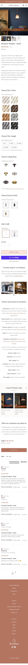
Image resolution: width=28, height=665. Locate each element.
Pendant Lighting (14, 585)
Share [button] (19, 487)
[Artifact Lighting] (14, 5)
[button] (14, 47)
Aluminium (14, 591)
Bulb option (5, 228)
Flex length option (7, 140)
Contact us (14, 612)
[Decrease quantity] (2, 245)
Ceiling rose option (7, 161)
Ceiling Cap (6, 341)
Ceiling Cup (21, 339)
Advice (14, 603)
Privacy (14, 631)
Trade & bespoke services (14, 606)
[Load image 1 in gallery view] (14, 21)
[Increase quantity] (9, 245)
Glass (14, 594)
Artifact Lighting (15, 658)
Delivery (14, 619)
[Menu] (1, 5)
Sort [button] (2, 456)
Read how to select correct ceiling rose (15, 188)
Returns (14, 622)
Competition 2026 (14, 609)
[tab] (14, 462)
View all (14, 390)
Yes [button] (13, 487)
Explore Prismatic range (14, 388)
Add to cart (14, 252)
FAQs (14, 625)
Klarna (14, 633)
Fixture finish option (7, 199)
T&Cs (14, 628)
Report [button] (16, 487)
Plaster (14, 588)
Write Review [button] (14, 450)
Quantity (3, 242)
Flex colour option (7, 94)
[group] (14, 441)
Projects (14, 600)
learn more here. (22, 329)
